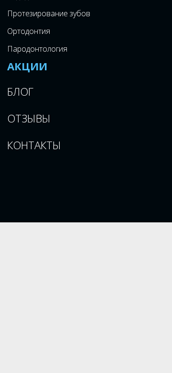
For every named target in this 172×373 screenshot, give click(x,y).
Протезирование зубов (48, 13)
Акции (27, 66)
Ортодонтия (28, 31)
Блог (20, 91)
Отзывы (29, 118)
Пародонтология (37, 49)
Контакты (34, 145)
